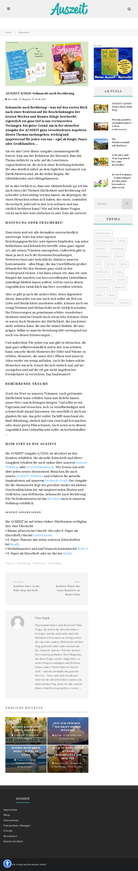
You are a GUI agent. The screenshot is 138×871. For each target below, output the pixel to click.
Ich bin (110, 264)
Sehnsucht (40, 563)
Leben (118, 271)
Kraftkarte (102, 271)
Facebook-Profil (56, 481)
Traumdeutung (105, 302)
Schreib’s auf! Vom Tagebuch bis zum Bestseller (121, 160)
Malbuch (119, 287)
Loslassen (102, 287)
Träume (124, 302)
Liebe (122, 279)
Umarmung (56, 563)
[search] (127, 203)
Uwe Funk (12, 99)
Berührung (25, 563)
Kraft (124, 264)
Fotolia (8, 830)
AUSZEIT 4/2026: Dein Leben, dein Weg (122, 107)
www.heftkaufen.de (40, 467)
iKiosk (67, 553)
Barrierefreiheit (13, 841)
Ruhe (112, 295)
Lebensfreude (104, 279)
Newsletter (10, 836)
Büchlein (53, 499)
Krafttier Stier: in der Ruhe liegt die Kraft (26, 586)
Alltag (122, 241)
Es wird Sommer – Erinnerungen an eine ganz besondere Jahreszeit (122, 181)
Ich (98, 264)
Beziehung (117, 248)
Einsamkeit (102, 256)
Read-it (82, 549)
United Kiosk (42, 535)
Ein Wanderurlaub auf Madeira (121, 142)
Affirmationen (104, 241)
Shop (7, 815)
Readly (15, 544)
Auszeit (11, 563)
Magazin (26, 99)
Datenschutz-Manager (17, 825)
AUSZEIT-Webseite (29, 476)
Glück (119, 256)
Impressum (10, 809)
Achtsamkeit (103, 233)
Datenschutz (11, 820)
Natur (99, 295)
